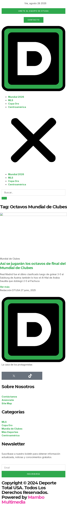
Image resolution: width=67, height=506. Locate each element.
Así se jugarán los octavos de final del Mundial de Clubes (33, 265)
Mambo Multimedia (23, 500)
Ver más (5, 286)
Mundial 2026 (16, 96)
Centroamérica (17, 107)
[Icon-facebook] (6, 376)
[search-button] (4, 198)
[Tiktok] (30, 376)
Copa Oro (13, 103)
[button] (33, 141)
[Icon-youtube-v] (38, 376)
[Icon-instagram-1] (22, 376)
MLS (10, 100)
